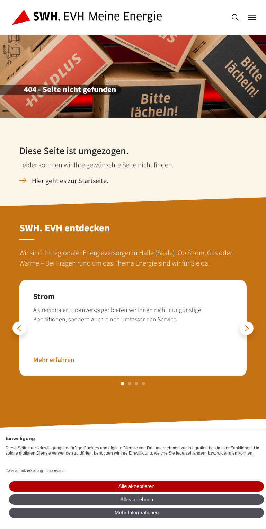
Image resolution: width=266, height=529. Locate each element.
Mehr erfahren (53, 360)
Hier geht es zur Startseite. (70, 181)
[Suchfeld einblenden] (235, 17)
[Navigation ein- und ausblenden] (252, 17)
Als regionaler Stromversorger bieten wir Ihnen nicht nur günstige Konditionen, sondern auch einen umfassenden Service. (117, 315)
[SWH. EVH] (88, 17)
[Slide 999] (122, 383)
